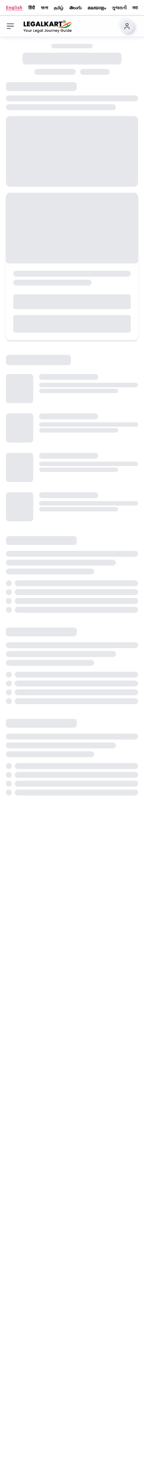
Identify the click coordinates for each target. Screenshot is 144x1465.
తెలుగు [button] (75, 8)
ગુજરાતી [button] (119, 8)
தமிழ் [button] (59, 8)
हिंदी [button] (31, 8)
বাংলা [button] (44, 8)
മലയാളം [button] (97, 8)
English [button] (14, 8)
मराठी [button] (137, 8)
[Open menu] (10, 26)
